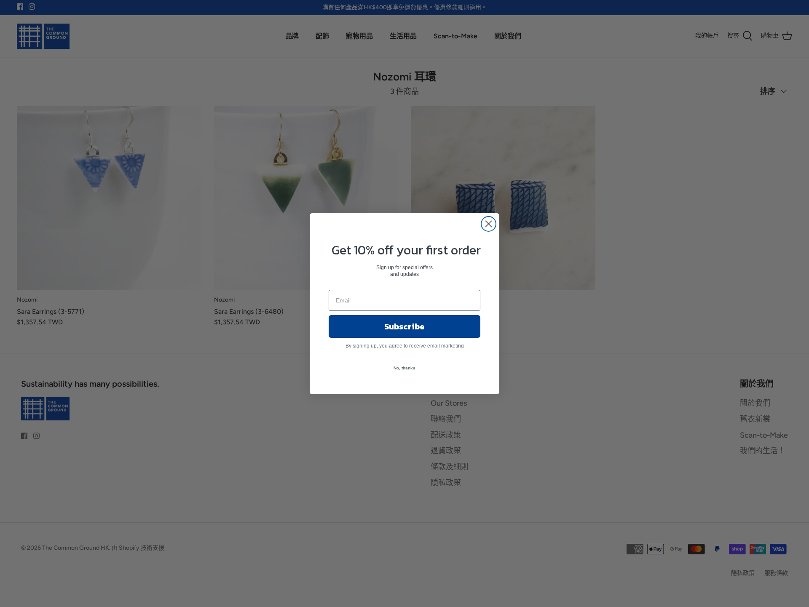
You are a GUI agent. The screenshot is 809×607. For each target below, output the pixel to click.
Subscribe (404, 326)
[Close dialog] (488, 224)
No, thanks (404, 368)
